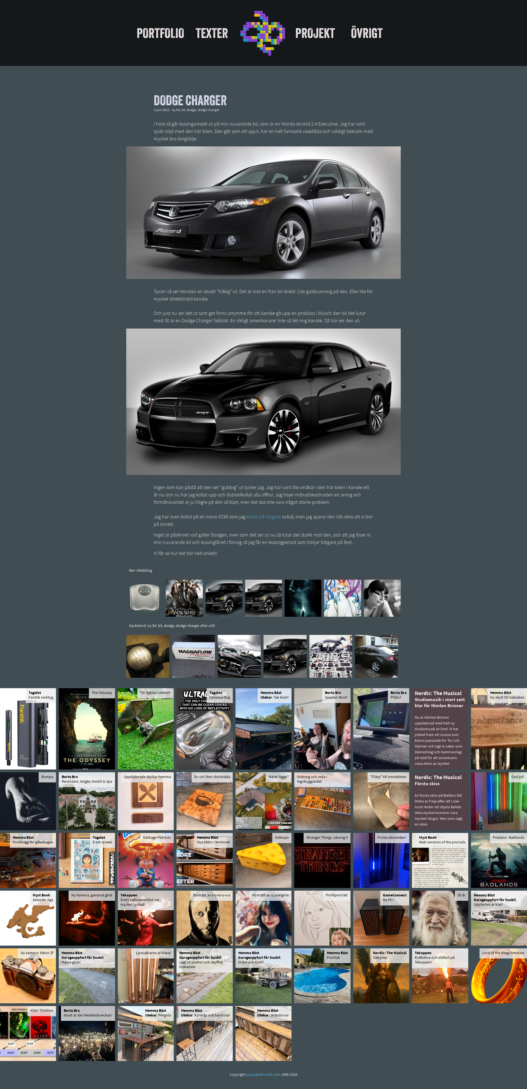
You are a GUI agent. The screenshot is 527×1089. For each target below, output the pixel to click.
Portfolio (160, 33)
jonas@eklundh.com (263, 1075)
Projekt (315, 33)
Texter (212, 33)
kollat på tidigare (263, 517)
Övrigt (367, 33)
